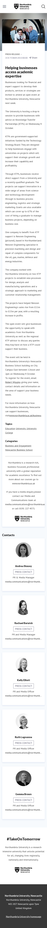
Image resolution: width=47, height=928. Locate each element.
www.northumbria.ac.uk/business (25, 415)
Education (10, 428)
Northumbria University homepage (23, 916)
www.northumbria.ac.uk (23, 483)
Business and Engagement (18, 445)
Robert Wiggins (12, 382)
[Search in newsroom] (43, 6)
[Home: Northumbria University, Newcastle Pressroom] (23, 6)
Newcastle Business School (19, 449)
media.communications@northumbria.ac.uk (23, 581)
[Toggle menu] (4, 6)
